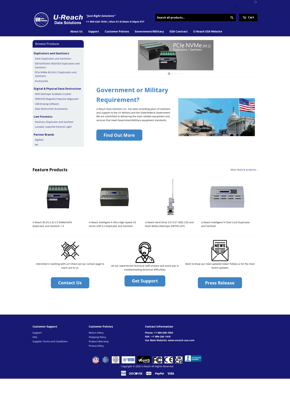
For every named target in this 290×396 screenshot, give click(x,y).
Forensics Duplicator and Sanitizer (54, 121)
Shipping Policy (97, 337)
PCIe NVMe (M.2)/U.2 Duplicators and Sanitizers (56, 74)
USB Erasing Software (47, 103)
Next (250, 55)
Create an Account (247, 5)
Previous (101, 55)
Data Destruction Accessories (51, 108)
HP (36, 144)
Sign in (229, 5)
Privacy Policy (96, 345)
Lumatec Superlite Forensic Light (53, 126)
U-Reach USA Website (207, 31)
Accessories (41, 81)
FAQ (35, 337)
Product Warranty (99, 341)
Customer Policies (117, 31)
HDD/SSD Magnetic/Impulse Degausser (57, 98)
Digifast (39, 139)
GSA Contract (179, 31)
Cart (250, 17)
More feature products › (244, 169)
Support (93, 31)
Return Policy (96, 332)
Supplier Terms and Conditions (50, 341)
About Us (76, 31)
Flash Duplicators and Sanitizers (53, 58)
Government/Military (149, 31)
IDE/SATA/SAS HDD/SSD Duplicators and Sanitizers (57, 65)
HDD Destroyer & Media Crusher (53, 94)
